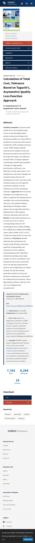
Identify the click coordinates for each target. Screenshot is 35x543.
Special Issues (11, 68)
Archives (9, 58)
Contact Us (6, 458)
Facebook (9, 522)
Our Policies (6, 496)
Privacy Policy (7, 509)
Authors (5, 471)
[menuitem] (22, 3)
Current (9, 53)
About (8, 63)
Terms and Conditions (9, 505)
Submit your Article (14, 43)
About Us (5, 454)
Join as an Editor (12, 48)
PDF (7, 397)
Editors (5, 479)
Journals (5, 445)
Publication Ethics (8, 500)
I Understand (28, 539)
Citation (9, 402)
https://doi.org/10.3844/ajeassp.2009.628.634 (19, 306)
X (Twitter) (9, 526)
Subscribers (6, 483)
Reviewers (6, 475)
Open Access (7, 450)
